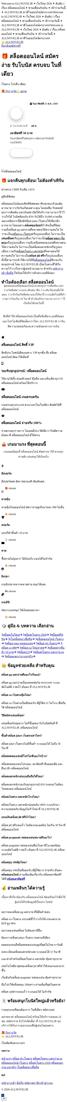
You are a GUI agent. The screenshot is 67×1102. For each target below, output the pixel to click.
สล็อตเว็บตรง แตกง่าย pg (47, 1058)
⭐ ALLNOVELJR (12, 42)
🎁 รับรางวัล (8, 91)
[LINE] (2, 1095)
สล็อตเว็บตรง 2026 (40, 1062)
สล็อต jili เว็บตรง (22, 1058)
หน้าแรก (6, 1058)
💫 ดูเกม (21, 91)
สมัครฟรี (15, 45)
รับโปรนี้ (23, 153)
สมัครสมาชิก (32, 1083)
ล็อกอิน (5, 45)
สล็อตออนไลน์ (42, 260)
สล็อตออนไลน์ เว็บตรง (14, 1062)
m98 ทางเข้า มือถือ (12, 1083)
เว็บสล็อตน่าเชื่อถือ (28, 1067)
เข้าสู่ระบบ (46, 1083)
